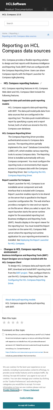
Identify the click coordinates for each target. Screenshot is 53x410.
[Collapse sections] (48, 35)
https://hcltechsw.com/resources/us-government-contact (24, 352)
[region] (26, 384)
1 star (4, 322)
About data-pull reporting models (20, 300)
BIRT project (21, 273)
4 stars (17, 322)
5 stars (22, 322)
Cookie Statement (11, 390)
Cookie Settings (26, 398)
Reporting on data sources (19, 36)
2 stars (9, 322)
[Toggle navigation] (45, 9)
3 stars (13, 322)
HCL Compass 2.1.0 (11, 14)
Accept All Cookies (26, 405)
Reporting (13, 33)
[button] (1, 83)
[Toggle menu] (48, 15)
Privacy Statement (31, 390)
